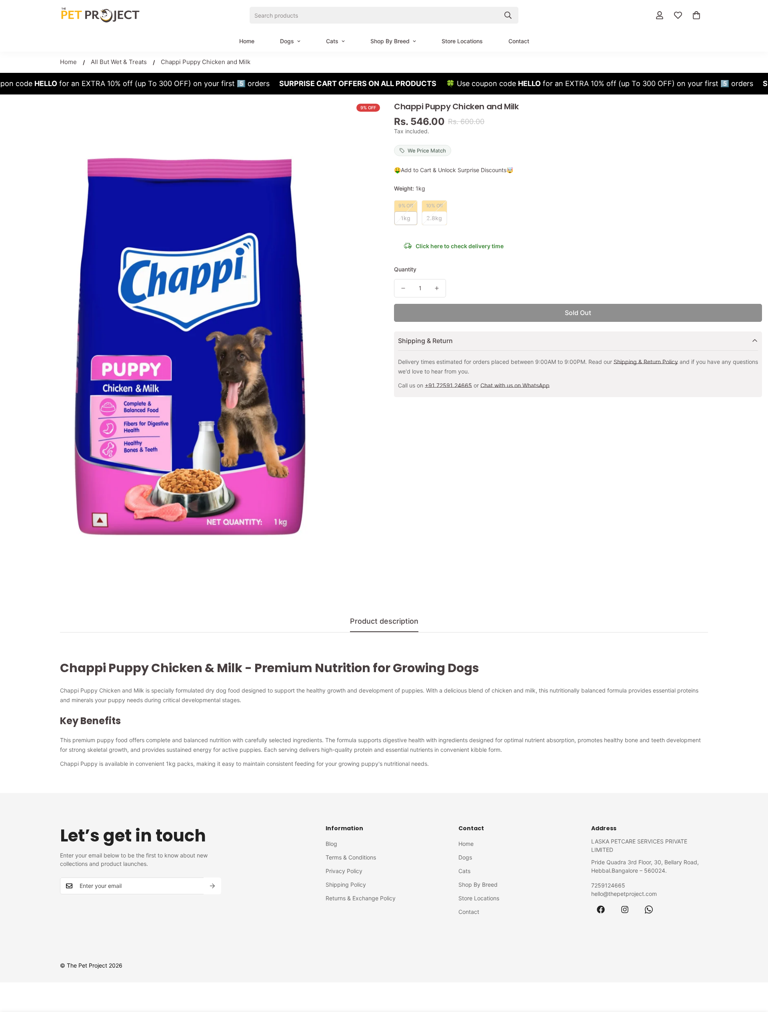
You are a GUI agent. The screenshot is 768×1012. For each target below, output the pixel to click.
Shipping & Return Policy (646, 361)
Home (246, 41)
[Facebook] (600, 909)
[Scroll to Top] (752, 968)
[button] (696, 15)
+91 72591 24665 (448, 385)
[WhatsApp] (648, 909)
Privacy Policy (344, 870)
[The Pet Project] (100, 15)
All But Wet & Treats (119, 62)
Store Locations (462, 41)
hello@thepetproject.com (624, 893)
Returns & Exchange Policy (361, 898)
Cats (332, 41)
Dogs (287, 41)
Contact (518, 41)
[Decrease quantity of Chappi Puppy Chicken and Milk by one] (403, 288)
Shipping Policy (346, 884)
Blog (331, 843)
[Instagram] (624, 909)
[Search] (508, 15)
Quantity (405, 269)
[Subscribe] (212, 885)
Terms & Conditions (351, 857)
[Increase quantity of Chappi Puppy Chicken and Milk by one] (437, 288)
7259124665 (608, 885)
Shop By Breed (390, 41)
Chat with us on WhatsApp (515, 385)
